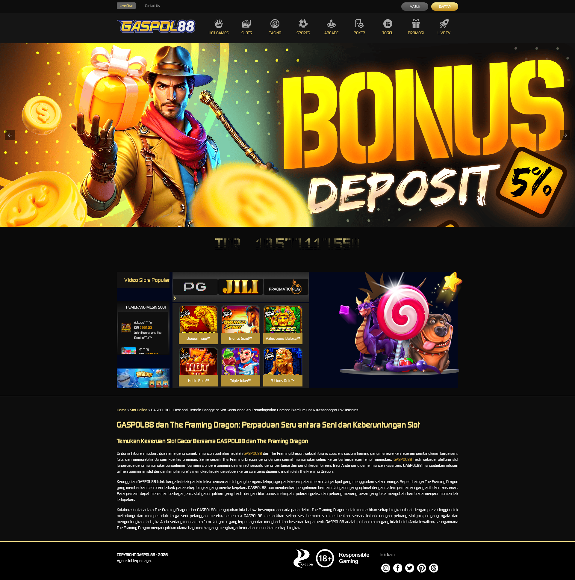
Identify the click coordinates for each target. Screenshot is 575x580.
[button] (10, 135)
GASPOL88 (252, 453)
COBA (198, 311)
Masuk (415, 6)
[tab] (195, 287)
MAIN (198, 325)
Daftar (445, 6)
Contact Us (152, 6)
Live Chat (126, 6)
